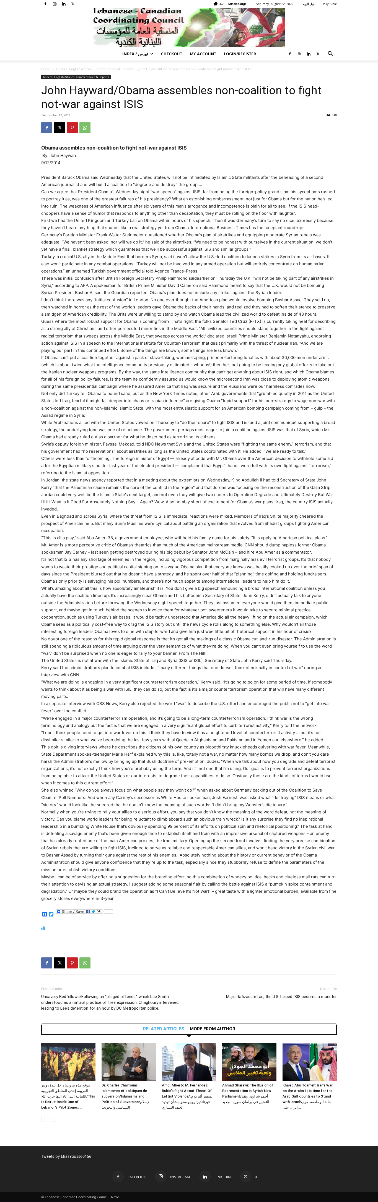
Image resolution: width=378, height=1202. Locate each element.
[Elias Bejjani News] (189, 27)
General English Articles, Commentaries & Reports (94, 69)
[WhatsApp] (84, 127)
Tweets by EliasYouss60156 (66, 1156)
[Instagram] (54, 4)
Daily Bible (329, 4)
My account (203, 53)
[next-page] (53, 1118)
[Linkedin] (63, 4)
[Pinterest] (72, 127)
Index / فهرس (135, 53)
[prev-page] (44, 1118)
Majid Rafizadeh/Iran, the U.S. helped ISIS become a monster (281, 996)
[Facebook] (45, 4)
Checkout (171, 53)
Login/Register (240, 53)
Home (46, 69)
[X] (73, 4)
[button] (330, 54)
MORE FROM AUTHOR (212, 1029)
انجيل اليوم (309, 4)
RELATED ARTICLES (163, 1029)
